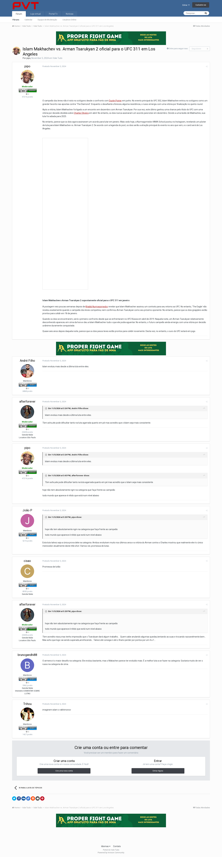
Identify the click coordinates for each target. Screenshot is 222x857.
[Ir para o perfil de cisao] (27, 571)
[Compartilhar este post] (207, 66)
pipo (28, 58)
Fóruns (16, 20)
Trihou (27, 704)
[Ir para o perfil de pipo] (16, 51)
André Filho (27, 360)
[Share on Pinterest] (42, 798)
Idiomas (105, 846)
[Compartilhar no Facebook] (19, 798)
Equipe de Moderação (47, 20)
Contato (117, 846)
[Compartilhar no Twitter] (14, 798)
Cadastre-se (200, 5)
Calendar (28, 20)
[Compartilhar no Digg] (23, 798)
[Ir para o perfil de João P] (27, 520)
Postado (54, 66)
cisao (27, 561)
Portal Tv (53, 14)
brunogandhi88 (27, 655)
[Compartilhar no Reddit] (33, 798)
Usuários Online (69, 20)
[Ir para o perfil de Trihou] (27, 714)
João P (27, 510)
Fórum (19, 14)
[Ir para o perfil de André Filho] (27, 371)
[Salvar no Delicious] (28, 798)
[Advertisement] (111, 835)
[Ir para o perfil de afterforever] (27, 412)
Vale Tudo (57, 58)
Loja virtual (35, 14)
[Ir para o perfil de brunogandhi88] (27, 665)
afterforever (27, 401)
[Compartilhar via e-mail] (37, 798)
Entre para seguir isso (178, 48)
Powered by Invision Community (111, 853)
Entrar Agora (158, 771)
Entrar (185, 5)
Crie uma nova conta (64, 771)
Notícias (69, 14)
